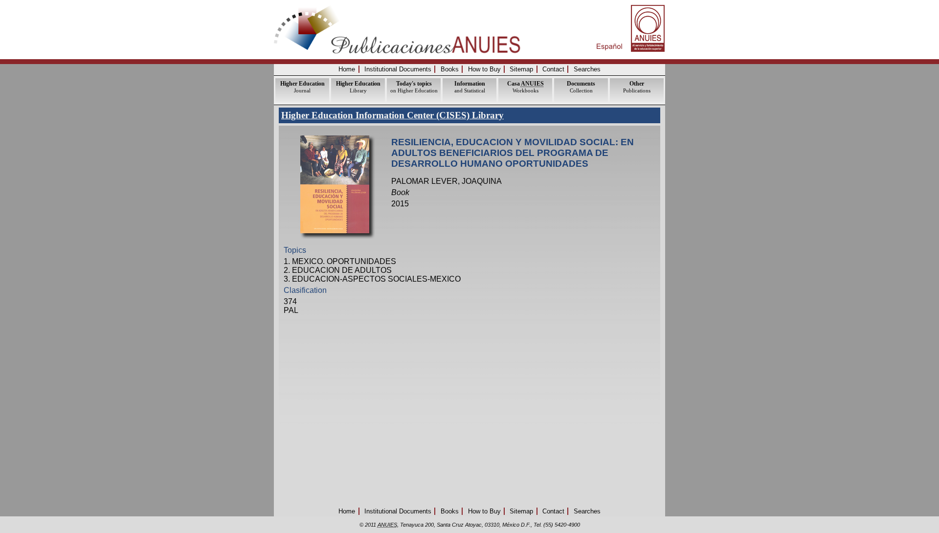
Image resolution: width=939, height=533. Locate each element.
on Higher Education (414, 86)
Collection (581, 86)
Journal (302, 86)
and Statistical (469, 86)
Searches (587, 69)
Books (450, 69)
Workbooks (525, 86)
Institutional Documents (397, 69)
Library (358, 86)
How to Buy (484, 69)
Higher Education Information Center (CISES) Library (392, 115)
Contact (553, 69)
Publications (636, 86)
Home (346, 69)
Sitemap (521, 69)
